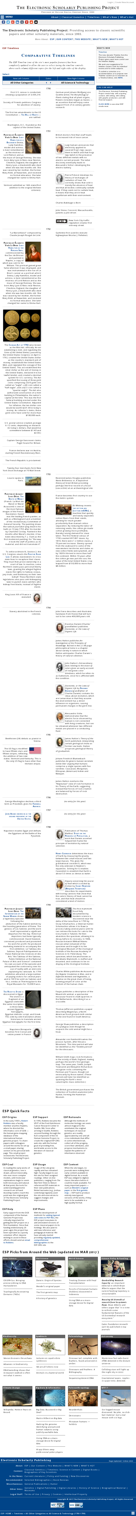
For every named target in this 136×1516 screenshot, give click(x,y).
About (55, 17)
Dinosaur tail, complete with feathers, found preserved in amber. (83, 1361)
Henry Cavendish (63, 853)
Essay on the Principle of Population (76, 834)
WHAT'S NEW (100, 39)
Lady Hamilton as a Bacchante (15, 140)
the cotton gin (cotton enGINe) (81, 509)
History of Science (89, 1488)
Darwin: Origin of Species (49, 1280)
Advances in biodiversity (15, 1364)
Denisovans (75, 1416)
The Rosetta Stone (12, 991)
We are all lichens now (47, 1367)
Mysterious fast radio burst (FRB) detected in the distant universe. (116, 1361)
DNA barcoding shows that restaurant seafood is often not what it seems (16, 1373)
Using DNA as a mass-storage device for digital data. (81, 1303)
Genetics (30, 1488)
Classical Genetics (73, 17)
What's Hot (127, 17)
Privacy (46, 1494)
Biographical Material (114, 1488)
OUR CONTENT (64, 39)
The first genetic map (47, 1292)
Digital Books (90, 1469)
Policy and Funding (58, 1476)
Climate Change (11, 1388)
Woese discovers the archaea (17, 1358)
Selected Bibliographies (38, 1480)
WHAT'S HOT (116, 39)
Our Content (38, 1465)
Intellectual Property (76, 1494)
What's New (110, 17)
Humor (54, 1484)
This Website (55, 1465)
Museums (30, 1490)
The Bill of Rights (29, 114)
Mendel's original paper (48, 1286)
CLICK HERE (104, 104)
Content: (18, 1471)
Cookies (57, 1494)
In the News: (16, 1476)
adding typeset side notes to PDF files (47, 1216)
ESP (52, 39)
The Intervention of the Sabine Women (13, 913)
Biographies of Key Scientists (41, 1472)
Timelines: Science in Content (64, 1469)
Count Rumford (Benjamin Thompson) (78, 887)
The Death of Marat (16, 497)
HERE (120, 78)
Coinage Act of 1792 (19, 345)
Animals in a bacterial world (50, 1373)
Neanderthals (75, 1410)
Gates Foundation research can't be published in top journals (115, 1327)
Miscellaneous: (15, 1484)
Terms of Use (32, 1494)
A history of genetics (46, 1298)
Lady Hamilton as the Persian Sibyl (16, 248)
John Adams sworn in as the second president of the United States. (18, 816)
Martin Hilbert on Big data (49, 1418)
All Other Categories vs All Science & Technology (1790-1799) (56, 1513)
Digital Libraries (68, 1488)
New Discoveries (80, 1476)
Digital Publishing (47, 1488)
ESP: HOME (6, 1513)
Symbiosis (41, 1336)
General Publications (36, 1484)
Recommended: (14, 1480)
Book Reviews (61, 1480)
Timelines (94, 17)
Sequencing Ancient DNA (81, 1378)
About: (19, 1465)
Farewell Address (37, 805)
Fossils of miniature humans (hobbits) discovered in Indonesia (83, 1291)
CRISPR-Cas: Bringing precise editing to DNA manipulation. (14, 1283)
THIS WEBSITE (83, 39)
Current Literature (35, 1476)
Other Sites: (16, 1489)
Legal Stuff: (16, 1494)
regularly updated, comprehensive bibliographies (47, 1240)
